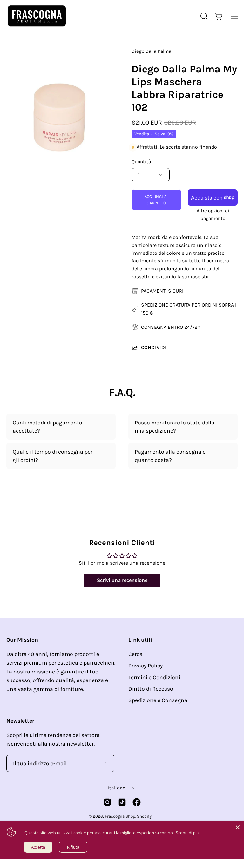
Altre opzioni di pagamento (213, 214)
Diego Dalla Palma (151, 51)
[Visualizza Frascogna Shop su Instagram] (107, 802)
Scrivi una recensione (122, 580)
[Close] (237, 827)
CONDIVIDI (154, 347)
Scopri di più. (188, 832)
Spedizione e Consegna (157, 700)
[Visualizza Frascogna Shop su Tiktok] (122, 802)
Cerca (135, 654)
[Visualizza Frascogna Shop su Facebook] (136, 802)
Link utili (140, 640)
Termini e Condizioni (154, 677)
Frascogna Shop (120, 816)
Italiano (116, 788)
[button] (203, 16)
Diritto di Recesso (150, 689)
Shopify (144, 816)
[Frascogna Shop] (36, 16)
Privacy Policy (145, 665)
